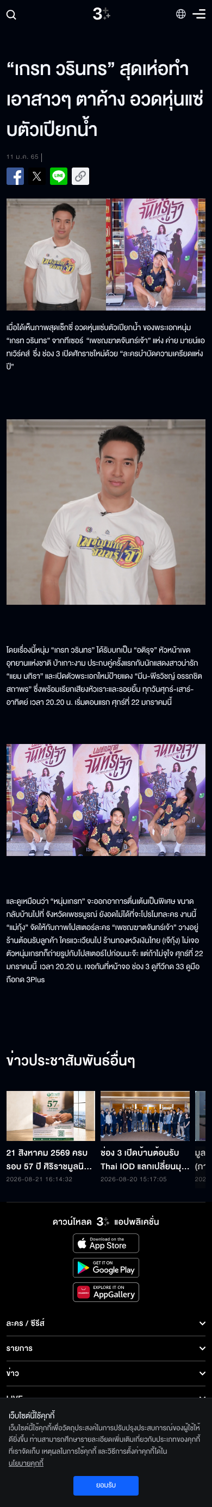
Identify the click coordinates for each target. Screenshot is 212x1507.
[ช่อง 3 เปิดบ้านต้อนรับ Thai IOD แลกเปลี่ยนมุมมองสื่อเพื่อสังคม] (145, 1116)
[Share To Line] (58, 176)
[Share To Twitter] (37, 176)
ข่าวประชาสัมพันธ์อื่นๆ (71, 1061)
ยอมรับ (106, 1485)
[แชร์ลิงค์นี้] (80, 176)
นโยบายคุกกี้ (26, 1463)
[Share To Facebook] (15, 176)
